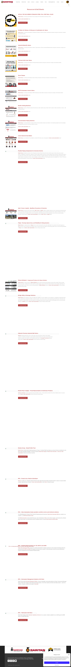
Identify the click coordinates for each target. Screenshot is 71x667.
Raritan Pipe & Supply (42, 451)
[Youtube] (16, 661)
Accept (57, 662)
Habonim (19, 335)
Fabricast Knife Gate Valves (25, 60)
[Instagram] (11, 661)
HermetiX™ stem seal (44, 338)
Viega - (33, 222)
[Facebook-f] (9, 661)
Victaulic (23, 301)
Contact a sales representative (23, 36)
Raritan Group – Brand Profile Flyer (27, 448)
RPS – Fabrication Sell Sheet (25, 612)
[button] (68, 654)
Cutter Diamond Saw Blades (25, 135)
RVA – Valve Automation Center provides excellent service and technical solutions (38, 512)
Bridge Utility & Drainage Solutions (26, 295)
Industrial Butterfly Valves (24, 45)
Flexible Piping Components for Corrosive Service (30, 150)
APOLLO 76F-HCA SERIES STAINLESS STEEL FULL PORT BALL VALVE (35, 14)
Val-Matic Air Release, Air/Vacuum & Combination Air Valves (33, 30)
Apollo (42, 210)
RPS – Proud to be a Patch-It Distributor (28, 478)
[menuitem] (18, 2)
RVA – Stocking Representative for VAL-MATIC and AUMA (32, 545)
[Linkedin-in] (13, 661)
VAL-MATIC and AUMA (27, 549)
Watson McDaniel (34, 282)
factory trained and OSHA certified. (52, 519)
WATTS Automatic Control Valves (26, 90)
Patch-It (19, 480)
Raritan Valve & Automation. (52, 451)
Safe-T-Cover (37, 210)
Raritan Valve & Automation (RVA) (53, 514)
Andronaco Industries (21, 392)
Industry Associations (11, 657)
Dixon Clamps (21, 75)
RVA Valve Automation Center (28, 515)
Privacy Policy (57, 665)
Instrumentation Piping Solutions (26, 120)
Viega (20, 227)
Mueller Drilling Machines (24, 105)
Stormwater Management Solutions (32, 581)
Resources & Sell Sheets (19, 657)
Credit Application (30, 657)
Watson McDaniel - (32, 280)
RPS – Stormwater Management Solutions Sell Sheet (31, 579)
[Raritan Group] (7, 2)
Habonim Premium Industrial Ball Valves (28, 333)
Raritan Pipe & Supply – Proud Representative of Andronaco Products (35, 390)
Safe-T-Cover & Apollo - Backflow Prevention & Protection (32, 208)
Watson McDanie (42, 285)
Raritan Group (20, 16)
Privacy (25, 657)
